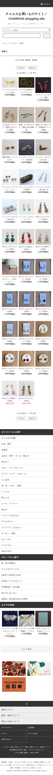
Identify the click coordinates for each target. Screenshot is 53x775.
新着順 (34, 60)
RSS (31, 752)
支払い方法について (16, 747)
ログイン (4, 733)
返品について (44, 747)
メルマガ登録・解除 (21, 752)
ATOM (37, 752)
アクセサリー (13, 43)
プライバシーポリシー (36, 750)
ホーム (5, 43)
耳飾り (22, 43)
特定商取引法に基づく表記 (18, 750)
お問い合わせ (6, 739)
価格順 (27, 60)
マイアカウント (6, 727)
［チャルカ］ (29, 762)
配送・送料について (31, 747)
